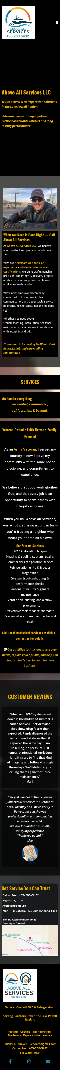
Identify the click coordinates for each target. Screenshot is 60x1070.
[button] (57, 23)
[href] (30, 940)
